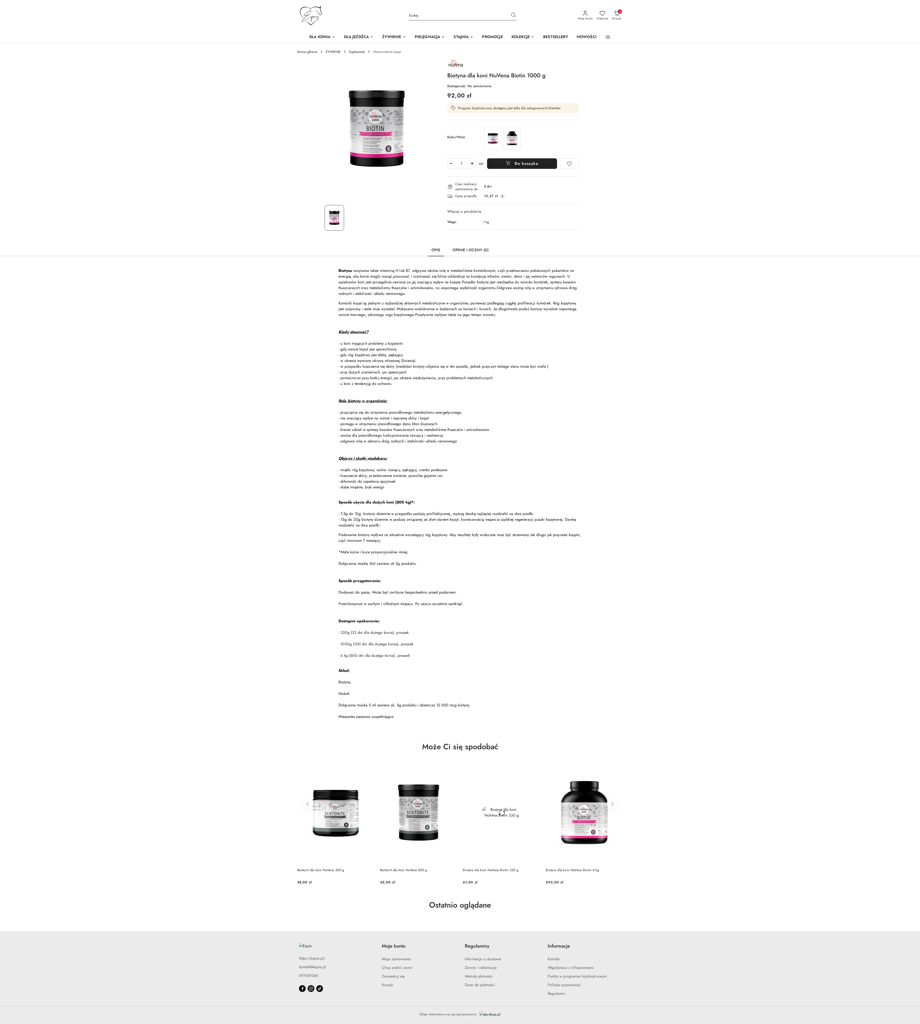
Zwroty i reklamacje (481, 967)
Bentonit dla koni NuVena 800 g (320, 870)
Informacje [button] (559, 946)
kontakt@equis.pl (312, 967)
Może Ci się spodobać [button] (460, 746)
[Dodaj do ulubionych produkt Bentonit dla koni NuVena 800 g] (368, 766)
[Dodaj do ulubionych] (569, 163)
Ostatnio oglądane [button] (460, 904)
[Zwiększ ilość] (472, 164)
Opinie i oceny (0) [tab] (471, 250)
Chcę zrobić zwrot (397, 967)
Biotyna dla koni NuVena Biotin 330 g (408, 870)
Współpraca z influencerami (570, 967)
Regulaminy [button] (477, 946)
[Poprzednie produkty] (307, 804)
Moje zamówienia (396, 959)
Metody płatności (479, 976)
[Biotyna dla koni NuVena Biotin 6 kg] (512, 138)
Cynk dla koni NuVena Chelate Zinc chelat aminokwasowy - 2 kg (576, 872)
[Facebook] (302, 988)
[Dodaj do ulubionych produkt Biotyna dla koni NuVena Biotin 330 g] (451, 766)
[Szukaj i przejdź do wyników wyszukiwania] (513, 15)
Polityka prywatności (564, 985)
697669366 (308, 975)
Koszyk (387, 985)
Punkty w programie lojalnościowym (577, 976)
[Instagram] (311, 988)
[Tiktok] (319, 988)
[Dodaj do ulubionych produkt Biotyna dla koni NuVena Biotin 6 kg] (534, 766)
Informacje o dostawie (483, 959)
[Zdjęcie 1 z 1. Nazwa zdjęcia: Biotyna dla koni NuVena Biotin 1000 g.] (334, 218)
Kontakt (554, 959)
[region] (502, 138)
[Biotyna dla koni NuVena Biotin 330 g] (492, 138)
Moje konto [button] (393, 946)
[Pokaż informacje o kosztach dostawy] (502, 196)
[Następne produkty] (612, 804)
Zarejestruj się (393, 976)
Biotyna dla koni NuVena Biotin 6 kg (489, 870)
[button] (608, 37)
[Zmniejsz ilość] (451, 164)
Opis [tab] (435, 250)
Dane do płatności (480, 985)
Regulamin (556, 993)
